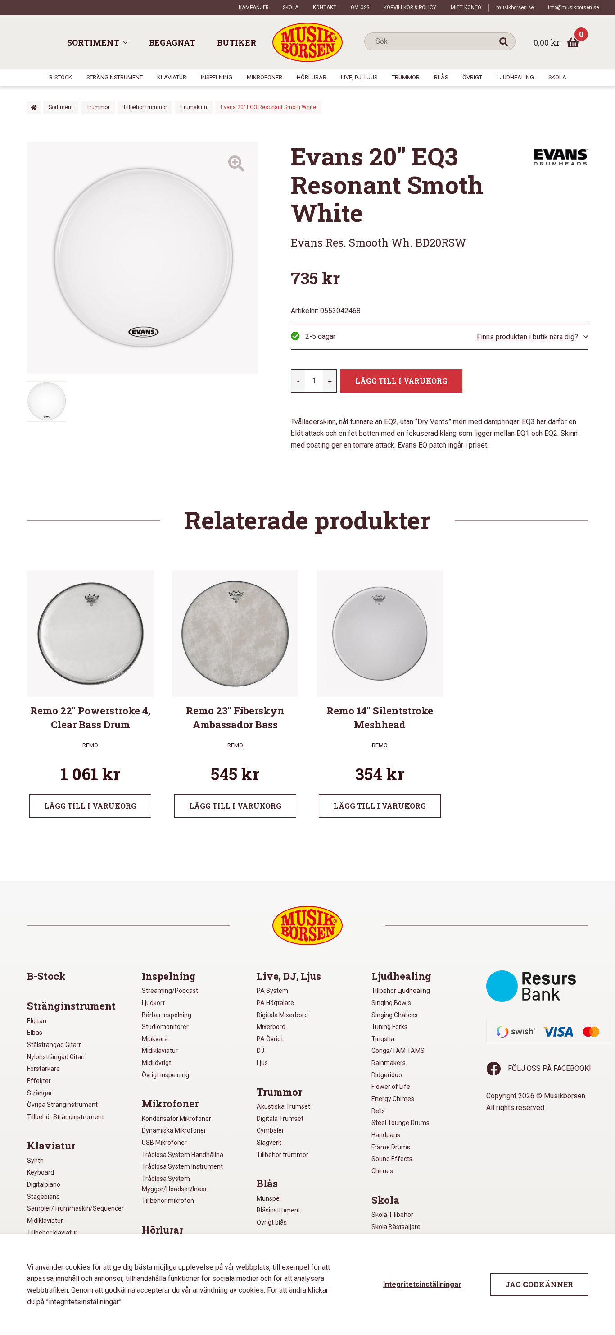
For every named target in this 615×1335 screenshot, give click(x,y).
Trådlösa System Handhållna (182, 1154)
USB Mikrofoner (164, 1142)
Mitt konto (466, 7)
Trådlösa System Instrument (182, 1166)
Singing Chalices (394, 1015)
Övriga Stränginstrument (62, 1104)
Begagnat (172, 42)
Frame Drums (390, 1147)
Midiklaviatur (45, 1220)
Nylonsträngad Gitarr (56, 1057)
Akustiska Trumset (283, 1106)
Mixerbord (271, 1026)
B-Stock (60, 77)
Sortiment (93, 42)
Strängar (39, 1093)
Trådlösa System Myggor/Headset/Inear (174, 1184)
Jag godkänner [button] (539, 1284)
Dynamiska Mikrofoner (174, 1130)
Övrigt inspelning (165, 1075)
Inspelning (216, 77)
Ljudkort (153, 1002)
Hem (34, 107)
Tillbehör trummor (145, 107)
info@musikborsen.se (573, 7)
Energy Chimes (392, 1098)
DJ (260, 1050)
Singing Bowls (391, 1002)
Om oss (360, 7)
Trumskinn (194, 107)
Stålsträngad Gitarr (54, 1044)
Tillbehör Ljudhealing (400, 990)
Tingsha (382, 1038)
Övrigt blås (272, 1222)
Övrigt (472, 77)
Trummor (406, 77)
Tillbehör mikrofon (168, 1200)
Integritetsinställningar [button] (422, 1284)
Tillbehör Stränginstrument (65, 1116)
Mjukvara (155, 1038)
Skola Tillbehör (392, 1214)
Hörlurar (311, 77)
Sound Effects (391, 1158)
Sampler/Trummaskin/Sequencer (75, 1208)
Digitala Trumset (280, 1118)
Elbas (34, 1032)
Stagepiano (43, 1196)
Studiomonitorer (165, 1026)
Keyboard (40, 1172)
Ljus (262, 1062)
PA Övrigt (270, 1038)
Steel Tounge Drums (400, 1122)
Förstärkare (43, 1068)
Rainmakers (388, 1062)
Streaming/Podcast (170, 990)
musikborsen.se (515, 7)
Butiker (236, 42)
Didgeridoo (386, 1075)
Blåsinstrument (278, 1210)
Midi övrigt (156, 1062)
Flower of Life (390, 1086)
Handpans (385, 1134)
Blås (441, 77)
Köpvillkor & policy (410, 7)
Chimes (382, 1171)
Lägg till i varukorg (401, 380)
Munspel (269, 1198)
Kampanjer (253, 7)
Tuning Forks (389, 1026)
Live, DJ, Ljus (359, 77)
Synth (35, 1160)
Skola (290, 7)
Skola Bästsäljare (396, 1226)
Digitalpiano (43, 1184)
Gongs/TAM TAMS (398, 1050)
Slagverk (269, 1142)
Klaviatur (171, 77)
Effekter (39, 1080)
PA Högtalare (275, 1002)
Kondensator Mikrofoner (176, 1118)
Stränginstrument (114, 77)
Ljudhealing (515, 77)
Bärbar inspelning (166, 1015)
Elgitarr (37, 1020)
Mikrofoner (264, 77)
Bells (378, 1111)
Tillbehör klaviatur (52, 1232)
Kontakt (324, 7)
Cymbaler (270, 1130)
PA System (272, 990)
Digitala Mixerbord (282, 1015)
